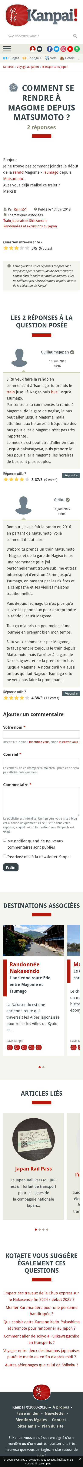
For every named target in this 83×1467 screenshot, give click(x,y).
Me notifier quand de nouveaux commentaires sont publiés (35, 844)
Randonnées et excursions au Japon (30, 226)
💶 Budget (11, 58)
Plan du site (52, 1426)
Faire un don (28, 1413)
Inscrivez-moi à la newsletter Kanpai (39, 856)
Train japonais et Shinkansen (24, 220)
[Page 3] (43, 1230)
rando (18, 172)
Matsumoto (13, 178)
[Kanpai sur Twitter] (56, 49)
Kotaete (8, 67)
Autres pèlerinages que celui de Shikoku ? (41, 1364)
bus (54, 391)
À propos (61, 1407)
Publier (11, 867)
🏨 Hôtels (67, 58)
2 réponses (41, 127)
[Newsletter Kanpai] (39, 49)
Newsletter (55, 1413)
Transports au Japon (55, 67)
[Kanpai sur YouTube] (70, 49)
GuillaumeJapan (55, 352)
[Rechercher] (75, 36)
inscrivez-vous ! (69, 742)
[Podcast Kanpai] (77, 49)
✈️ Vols (50, 58)
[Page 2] (43, 1067)
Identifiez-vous (39, 742)
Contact (59, 1420)
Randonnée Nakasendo (25, 967)
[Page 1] (40, 1067)
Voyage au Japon (28, 67)
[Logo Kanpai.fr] (41, 15)
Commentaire (17, 784)
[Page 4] (47, 1230)
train (11, 391)
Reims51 (20, 209)
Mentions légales (31, 1420)
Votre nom (14, 727)
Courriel (12, 754)
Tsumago (50, 172)
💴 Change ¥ (32, 58)
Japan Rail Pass (33, 1169)
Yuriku (59, 499)
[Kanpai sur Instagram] (63, 49)
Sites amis (27, 1426)
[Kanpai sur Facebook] (50, 49)
